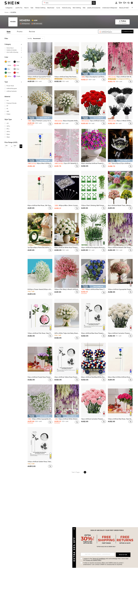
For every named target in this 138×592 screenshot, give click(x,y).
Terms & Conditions (98, 558)
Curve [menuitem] (58, 8)
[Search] (94, 3)
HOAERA (24, 20)
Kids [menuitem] (84, 8)
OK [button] (21, 146)
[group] (13, 48)
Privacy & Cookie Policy (93, 560)
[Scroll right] (132, 8)
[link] (120, 3)
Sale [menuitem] (32, 8)
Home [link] (6, 12)
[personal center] (116, 3)
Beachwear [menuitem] (50, 8)
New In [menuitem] (26, 8)
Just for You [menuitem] (19, 8)
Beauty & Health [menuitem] (124, 8)
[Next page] (87, 472)
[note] (93, 73)
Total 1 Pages (76, 472)
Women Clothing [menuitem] (40, 8)
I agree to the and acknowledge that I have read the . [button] (106, 559)
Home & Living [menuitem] (66, 8)
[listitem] (25, 24)
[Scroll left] (129, 8)
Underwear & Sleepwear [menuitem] (109, 8)
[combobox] (36, 38)
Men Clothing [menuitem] (77, 8)
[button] (128, 3)
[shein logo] (12, 3)
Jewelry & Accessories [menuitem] (93, 8)
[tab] (9, 31)
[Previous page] (82, 472)
